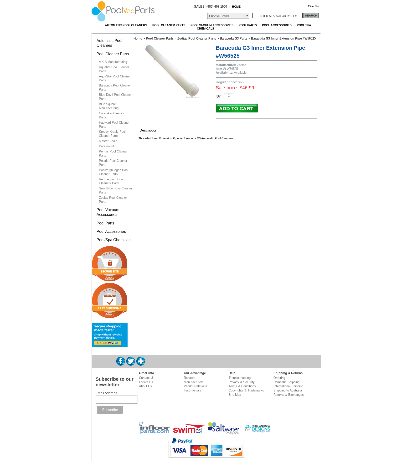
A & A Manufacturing (113, 62)
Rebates (189, 378)
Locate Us (146, 382)
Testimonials (192, 390)
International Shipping (288, 386)
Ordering (279, 378)
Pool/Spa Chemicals (114, 240)
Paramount (106, 146)
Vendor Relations (195, 386)
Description (148, 130)
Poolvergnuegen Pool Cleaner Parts (113, 172)
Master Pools (108, 141)
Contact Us (146, 378)
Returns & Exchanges (288, 394)
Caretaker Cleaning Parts (112, 115)
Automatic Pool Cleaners (126, 25)
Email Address (106, 393)
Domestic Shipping (286, 382)
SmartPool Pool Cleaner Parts (115, 190)
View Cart (314, 6)
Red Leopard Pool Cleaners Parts (111, 181)
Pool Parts (248, 25)
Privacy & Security (242, 382)
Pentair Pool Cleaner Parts (113, 153)
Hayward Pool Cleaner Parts (114, 124)
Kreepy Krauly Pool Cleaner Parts (112, 133)
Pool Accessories (277, 25)
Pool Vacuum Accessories (212, 25)
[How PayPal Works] (110, 345)
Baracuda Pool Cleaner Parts (115, 87)
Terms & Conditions (242, 386)
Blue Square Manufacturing (108, 106)
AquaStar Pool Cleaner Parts (114, 78)
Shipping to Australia (287, 390)
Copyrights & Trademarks (246, 390)
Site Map (235, 394)
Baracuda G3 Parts (233, 38)
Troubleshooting (240, 378)
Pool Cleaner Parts (168, 25)
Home (138, 38)
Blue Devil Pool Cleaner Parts (115, 97)
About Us (145, 386)
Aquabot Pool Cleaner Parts (114, 69)
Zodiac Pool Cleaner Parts (196, 38)
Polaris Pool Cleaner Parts (113, 163)
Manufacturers (194, 382)
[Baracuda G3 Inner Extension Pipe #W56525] (172, 96)
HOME (236, 6)
